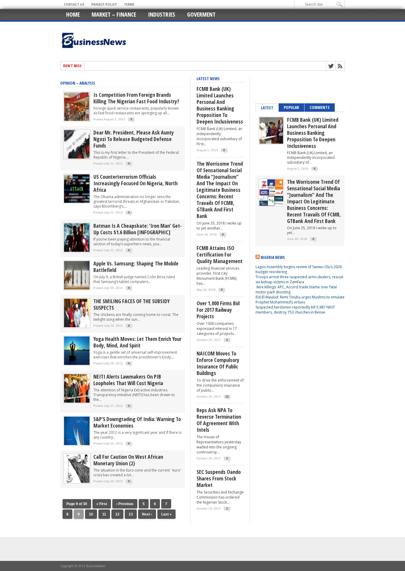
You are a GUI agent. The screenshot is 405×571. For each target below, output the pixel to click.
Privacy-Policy (104, 4)
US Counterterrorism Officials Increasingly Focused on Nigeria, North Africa (135, 183)
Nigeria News (273, 257)
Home (73, 14)
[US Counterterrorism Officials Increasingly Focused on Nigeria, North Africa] (76, 202)
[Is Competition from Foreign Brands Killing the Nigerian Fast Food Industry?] (76, 120)
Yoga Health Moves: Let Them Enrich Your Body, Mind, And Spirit (137, 342)
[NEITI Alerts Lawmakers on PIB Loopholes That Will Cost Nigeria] (76, 402)
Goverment (201, 14)
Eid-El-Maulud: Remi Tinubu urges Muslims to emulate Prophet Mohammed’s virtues (300, 300)
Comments (320, 107)
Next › (147, 514)
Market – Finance (114, 14)
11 (104, 514)
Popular (291, 107)
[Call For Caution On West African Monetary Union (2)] (76, 482)
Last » (166, 514)
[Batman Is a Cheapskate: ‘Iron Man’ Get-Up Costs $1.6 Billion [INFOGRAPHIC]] (76, 251)
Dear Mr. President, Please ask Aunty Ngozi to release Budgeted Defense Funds (133, 139)
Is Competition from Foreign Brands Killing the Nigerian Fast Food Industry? (136, 98)
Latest (267, 107)
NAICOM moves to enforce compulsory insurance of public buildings (218, 363)
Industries (161, 14)
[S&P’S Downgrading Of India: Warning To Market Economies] (76, 444)
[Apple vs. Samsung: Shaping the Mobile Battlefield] (76, 289)
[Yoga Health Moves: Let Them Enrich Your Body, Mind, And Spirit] (76, 364)
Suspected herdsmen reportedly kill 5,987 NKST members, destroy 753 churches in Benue (295, 310)
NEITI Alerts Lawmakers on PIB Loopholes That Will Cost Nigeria (128, 379)
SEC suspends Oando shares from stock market (219, 478)
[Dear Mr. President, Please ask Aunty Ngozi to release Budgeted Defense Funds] (76, 158)
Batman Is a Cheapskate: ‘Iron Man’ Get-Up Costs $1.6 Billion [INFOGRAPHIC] (137, 228)
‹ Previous (124, 504)
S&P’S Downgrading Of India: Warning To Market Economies (137, 422)
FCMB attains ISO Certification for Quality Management (220, 254)
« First (101, 504)
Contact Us (74, 4)
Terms (129, 4)
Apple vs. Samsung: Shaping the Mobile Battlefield (135, 266)
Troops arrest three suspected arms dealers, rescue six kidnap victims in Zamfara (299, 279)
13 (131, 514)
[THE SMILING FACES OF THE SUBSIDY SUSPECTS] (76, 326)
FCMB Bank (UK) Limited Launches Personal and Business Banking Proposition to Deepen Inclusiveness (220, 105)
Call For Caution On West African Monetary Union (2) (128, 459)
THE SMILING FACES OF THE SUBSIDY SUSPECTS (131, 304)
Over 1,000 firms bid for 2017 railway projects (218, 309)
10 (91, 514)
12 (117, 514)
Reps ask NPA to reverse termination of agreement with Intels (219, 420)
